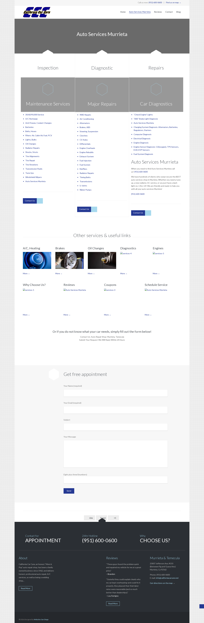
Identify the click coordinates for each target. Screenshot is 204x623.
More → (26, 273)
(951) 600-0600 (155, 2)
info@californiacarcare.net (167, 578)
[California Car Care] (37, 12)
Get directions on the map (161, 583)
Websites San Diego (41, 619)
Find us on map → (173, 2)
